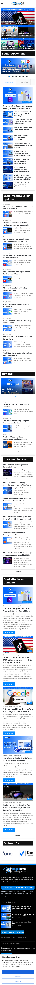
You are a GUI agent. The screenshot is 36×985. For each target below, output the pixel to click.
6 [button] (15, 76)
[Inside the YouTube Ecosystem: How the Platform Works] (7, 263)
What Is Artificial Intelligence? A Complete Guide (15, 466)
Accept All (18, 972)
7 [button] (16, 76)
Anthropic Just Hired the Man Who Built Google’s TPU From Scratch (9, 37)
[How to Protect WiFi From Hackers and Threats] (8, 130)
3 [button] (11, 76)
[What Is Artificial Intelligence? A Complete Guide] (7, 472)
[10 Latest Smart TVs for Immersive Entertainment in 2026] (6, 916)
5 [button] (13, 76)
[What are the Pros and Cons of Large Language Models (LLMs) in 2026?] (7, 560)
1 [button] (8, 76)
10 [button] (20, 76)
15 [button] (27, 76)
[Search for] (34, 4)
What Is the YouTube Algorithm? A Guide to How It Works (16, 272)
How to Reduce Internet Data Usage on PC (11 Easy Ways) (22, 114)
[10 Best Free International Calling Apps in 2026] (7, 311)
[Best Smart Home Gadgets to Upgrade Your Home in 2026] (6, 908)
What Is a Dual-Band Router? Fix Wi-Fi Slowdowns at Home (21, 185)
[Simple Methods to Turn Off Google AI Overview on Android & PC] (7, 506)
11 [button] (22, 76)
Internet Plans (23, 82)
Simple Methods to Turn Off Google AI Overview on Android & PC (18, 500)
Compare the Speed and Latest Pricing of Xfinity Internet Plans (17, 107)
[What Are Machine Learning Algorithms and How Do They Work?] (7, 490)
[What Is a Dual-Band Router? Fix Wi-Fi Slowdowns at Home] (8, 185)
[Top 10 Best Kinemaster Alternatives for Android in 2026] (7, 360)
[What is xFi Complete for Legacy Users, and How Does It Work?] (8, 122)
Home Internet (9, 82)
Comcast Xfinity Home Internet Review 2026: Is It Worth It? (23, 145)
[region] (18, 969)
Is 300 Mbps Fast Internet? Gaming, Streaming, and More (21, 169)
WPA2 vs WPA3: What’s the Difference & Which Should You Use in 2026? (22, 177)
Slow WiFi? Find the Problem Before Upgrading (21, 138)
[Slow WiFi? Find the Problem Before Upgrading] (8, 138)
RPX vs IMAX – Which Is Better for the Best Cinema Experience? (17, 391)
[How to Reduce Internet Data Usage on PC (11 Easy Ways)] (8, 114)
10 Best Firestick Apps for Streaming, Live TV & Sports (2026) (17, 321)
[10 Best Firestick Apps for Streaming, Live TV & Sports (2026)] (7, 328)
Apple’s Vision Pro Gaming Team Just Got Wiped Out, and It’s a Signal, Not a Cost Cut (17, 807)
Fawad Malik (7, 606)
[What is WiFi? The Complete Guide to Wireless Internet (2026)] (8, 153)
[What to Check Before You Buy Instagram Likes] (7, 295)
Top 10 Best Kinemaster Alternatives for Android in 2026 (17, 354)
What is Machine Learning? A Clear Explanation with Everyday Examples (18, 518)
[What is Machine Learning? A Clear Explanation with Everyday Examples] (7, 524)
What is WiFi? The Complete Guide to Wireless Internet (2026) (23, 153)
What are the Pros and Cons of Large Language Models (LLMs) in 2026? (17, 554)
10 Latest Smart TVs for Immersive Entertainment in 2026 (23, 915)
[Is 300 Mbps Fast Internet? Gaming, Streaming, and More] (8, 169)
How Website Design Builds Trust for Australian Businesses (17, 759)
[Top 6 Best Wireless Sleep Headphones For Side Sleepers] (7, 444)
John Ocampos (8, 755)
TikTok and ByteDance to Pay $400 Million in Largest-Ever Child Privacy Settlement (17, 22)
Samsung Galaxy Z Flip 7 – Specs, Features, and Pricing (16, 421)
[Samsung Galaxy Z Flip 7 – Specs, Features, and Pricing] (7, 428)
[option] (18, 29)
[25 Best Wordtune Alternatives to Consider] (7, 412)
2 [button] (9, 76)
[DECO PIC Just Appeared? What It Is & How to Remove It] (7, 214)
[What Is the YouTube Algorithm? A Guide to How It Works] (7, 279)
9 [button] (19, 76)
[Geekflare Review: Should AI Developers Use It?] (7, 540)
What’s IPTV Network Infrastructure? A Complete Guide (21, 161)
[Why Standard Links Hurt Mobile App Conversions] (7, 344)
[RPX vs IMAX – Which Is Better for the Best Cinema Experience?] (18, 386)
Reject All (18, 981)
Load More (18, 368)
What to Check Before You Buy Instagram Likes (15, 289)
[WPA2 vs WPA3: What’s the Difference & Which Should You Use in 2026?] (8, 177)
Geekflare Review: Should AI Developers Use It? (14, 534)
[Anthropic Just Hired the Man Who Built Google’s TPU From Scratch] (9, 31)
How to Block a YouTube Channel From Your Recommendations (16, 240)
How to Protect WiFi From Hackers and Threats (23, 129)
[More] (33, 82)
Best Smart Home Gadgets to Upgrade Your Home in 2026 (21, 907)
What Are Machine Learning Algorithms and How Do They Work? (17, 484)
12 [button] (23, 76)
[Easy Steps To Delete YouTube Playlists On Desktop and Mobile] (7, 230)
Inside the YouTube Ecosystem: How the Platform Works (17, 256)
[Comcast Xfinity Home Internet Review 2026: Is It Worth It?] (8, 146)
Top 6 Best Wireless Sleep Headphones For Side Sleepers (15, 438)
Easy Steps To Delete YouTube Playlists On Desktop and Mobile (16, 224)
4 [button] (12, 76)
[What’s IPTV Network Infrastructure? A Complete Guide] (8, 161)
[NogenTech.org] (18, 3)
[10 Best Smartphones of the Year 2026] (6, 924)
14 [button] (26, 76)
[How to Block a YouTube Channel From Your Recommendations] (7, 246)
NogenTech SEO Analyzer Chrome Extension (19, 887)
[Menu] (2, 4)
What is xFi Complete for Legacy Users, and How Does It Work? (23, 122)
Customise (18, 977)
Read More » (9, 632)
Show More (18, 572)
